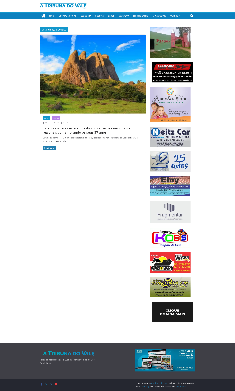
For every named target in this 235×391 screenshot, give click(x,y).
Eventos (56, 118)
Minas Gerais (159, 16)
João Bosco (67, 123)
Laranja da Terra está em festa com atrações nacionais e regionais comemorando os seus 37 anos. (87, 130)
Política (99, 16)
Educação (124, 16)
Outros (174, 16)
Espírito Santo (140, 16)
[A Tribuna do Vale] (43, 16)
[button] (179, 16)
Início (52, 16)
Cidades (46, 118)
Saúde (111, 16)
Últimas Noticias (67, 16)
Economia (86, 16)
